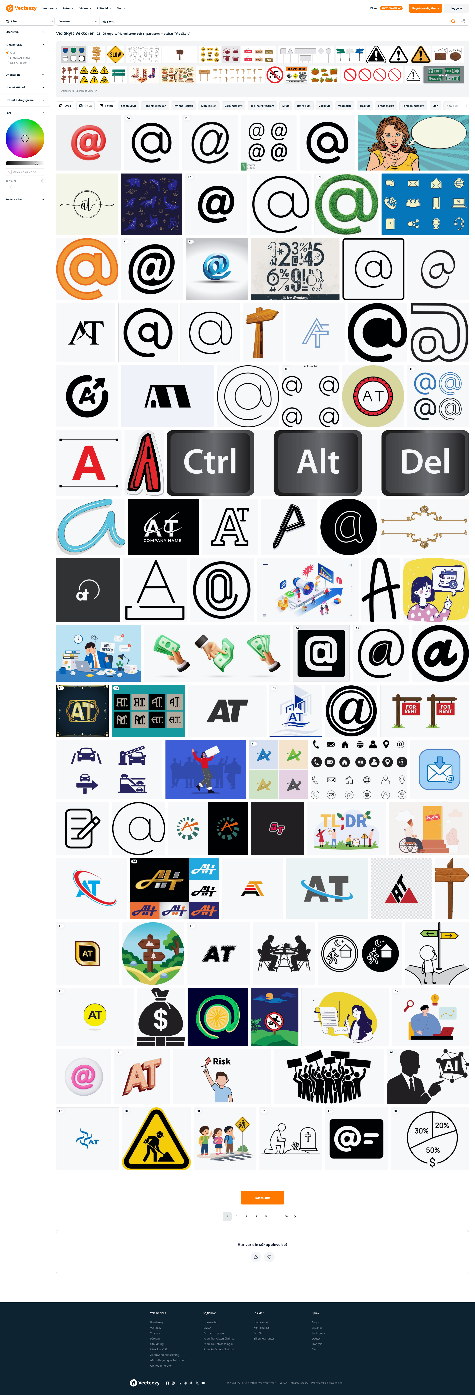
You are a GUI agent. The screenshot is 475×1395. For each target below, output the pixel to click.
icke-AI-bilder (18, 62)
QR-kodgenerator (161, 1365)
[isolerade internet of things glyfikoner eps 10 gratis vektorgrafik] (321, 653)
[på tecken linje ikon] (381, 653)
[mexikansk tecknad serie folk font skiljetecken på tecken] (218, 1017)
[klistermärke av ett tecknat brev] (144, 463)
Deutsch (317, 1338)
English (316, 1322)
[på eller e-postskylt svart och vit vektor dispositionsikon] (327, 143)
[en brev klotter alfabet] (381, 590)
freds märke (386, 106)
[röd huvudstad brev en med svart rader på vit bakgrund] (89, 463)
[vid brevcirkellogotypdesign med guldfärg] (87, 953)
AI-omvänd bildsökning (164, 1355)
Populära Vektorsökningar (219, 1338)
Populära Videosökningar (219, 1349)
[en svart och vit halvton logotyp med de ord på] (218, 953)
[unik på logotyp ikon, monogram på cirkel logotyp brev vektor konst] (95, 1017)
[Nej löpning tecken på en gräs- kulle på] (274, 1017)
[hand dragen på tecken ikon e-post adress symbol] (438, 269)
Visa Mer (443, 75)
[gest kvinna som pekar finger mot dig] (413, 143)
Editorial (102, 8)
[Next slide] (463, 105)
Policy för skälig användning (326, 1383)
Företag (155, 1338)
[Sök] (453, 21)
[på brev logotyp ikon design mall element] (163, 527)
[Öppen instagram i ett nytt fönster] (173, 1382)
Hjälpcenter (261, 1322)
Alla (12, 52)
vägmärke (344, 106)
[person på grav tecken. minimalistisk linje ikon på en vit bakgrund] (290, 1138)
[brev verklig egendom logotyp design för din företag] (296, 711)
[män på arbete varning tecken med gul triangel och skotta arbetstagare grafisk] (156, 1138)
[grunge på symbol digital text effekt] (351, 711)
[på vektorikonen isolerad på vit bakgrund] (151, 143)
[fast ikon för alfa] (440, 653)
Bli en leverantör (264, 1338)
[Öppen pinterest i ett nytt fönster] (185, 1382)
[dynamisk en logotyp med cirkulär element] (208, 828)
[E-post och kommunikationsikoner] (425, 204)
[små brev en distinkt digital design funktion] (348, 527)
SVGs (68, 106)
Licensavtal (210, 1322)
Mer (119, 8)
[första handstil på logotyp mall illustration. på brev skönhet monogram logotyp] (87, 204)
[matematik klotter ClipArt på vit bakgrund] (90, 527)
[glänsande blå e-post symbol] (217, 269)
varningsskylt (233, 106)
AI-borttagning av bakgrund (168, 1360)
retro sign (304, 106)
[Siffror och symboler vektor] (295, 269)
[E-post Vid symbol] (152, 269)
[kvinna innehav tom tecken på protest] (205, 769)
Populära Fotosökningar (218, 1344)
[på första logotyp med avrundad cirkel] (88, 590)
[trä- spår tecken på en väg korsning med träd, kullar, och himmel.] (153, 953)
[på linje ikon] (281, 204)
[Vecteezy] (21, 8)
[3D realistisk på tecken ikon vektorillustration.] (88, 143)
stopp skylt (128, 106)
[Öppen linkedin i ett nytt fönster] (179, 1382)
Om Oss (259, 1333)
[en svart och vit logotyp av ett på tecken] (147, 332)
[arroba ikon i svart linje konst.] (248, 396)
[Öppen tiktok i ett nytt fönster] (191, 1382)
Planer (374, 8)
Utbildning (157, 1344)
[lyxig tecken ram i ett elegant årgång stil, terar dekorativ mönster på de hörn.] (424, 527)
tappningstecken (155, 106)
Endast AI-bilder (20, 57)
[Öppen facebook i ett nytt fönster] (167, 1382)
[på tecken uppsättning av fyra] (438, 396)
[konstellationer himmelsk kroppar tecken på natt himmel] (151, 204)
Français (317, 1344)
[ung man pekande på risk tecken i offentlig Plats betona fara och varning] (222, 1076)
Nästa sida (263, 1198)
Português (318, 1333)
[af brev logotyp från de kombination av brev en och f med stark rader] (315, 332)
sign (435, 106)
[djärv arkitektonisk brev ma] (167, 396)
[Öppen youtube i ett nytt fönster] (203, 1382)
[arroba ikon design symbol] (373, 269)
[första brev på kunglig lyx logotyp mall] (82, 711)
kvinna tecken (184, 106)
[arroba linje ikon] (138, 828)
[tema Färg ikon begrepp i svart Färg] (155, 590)
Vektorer (48, 8)
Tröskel (11, 181)
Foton (67, 8)
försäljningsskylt (413, 106)
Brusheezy (156, 1322)
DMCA (207, 1327)
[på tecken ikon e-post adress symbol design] (216, 204)
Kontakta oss (262, 1327)
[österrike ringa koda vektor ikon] (373, 396)
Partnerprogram (213, 1333)
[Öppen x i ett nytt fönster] (197, 1382)
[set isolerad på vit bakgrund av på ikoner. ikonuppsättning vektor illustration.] (310, 396)
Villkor (283, 1383)
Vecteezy (155, 1327)
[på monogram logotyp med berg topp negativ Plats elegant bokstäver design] (85, 332)
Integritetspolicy (299, 1383)
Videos (84, 8)
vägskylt (324, 106)
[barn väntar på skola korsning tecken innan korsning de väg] (225, 1138)
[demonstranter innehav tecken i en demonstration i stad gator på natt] (329, 1076)
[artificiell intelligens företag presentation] (428, 1076)
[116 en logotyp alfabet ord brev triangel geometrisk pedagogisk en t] (401, 888)
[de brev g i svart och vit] (439, 332)
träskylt (365, 106)
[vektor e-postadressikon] (210, 143)
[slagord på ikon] (142, 1076)
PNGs (88, 106)
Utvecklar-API (158, 1349)
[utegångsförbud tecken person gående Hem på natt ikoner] (360, 953)
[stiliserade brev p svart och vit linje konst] (289, 527)
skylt (285, 106)
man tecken (209, 106)
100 (285, 1216)
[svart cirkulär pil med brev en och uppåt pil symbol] (87, 396)
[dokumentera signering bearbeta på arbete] (82, 828)
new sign (452, 106)
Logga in (456, 8)
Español (317, 1327)
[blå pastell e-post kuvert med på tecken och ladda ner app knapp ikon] (439, 769)
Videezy (155, 1333)
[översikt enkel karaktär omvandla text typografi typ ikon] (230, 527)
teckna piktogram (262, 106)
